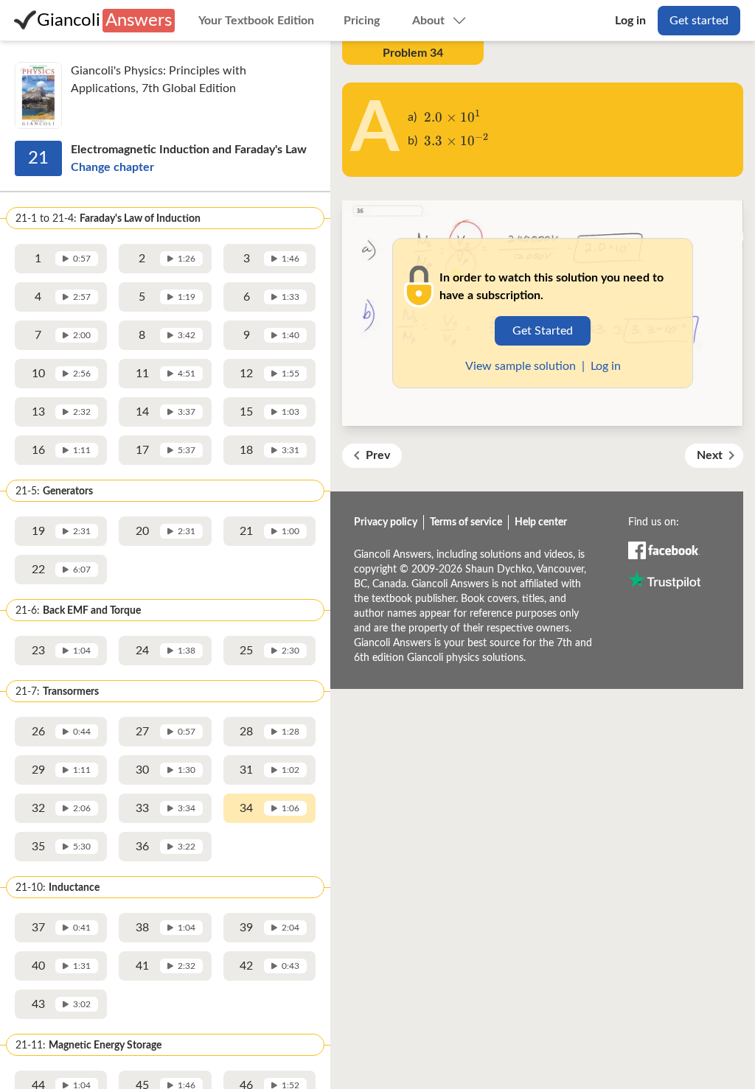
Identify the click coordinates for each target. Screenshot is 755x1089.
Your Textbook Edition (256, 21)
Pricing (362, 21)
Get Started (542, 331)
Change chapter (112, 167)
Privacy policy (385, 522)
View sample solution (520, 366)
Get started (698, 21)
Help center (541, 522)
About (428, 21)
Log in (630, 21)
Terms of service (466, 522)
